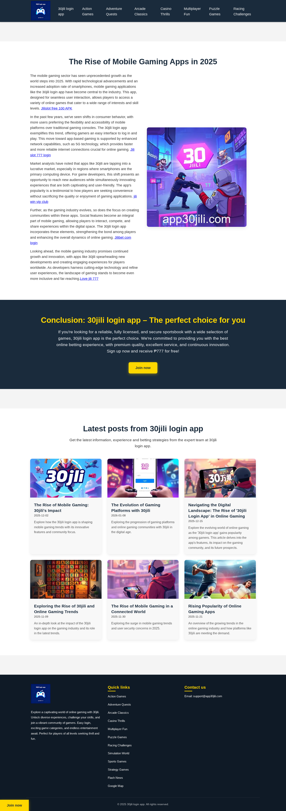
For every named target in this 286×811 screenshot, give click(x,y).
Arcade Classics (140, 11)
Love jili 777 (89, 279)
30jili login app (66, 11)
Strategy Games (118, 769)
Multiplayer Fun (192, 11)
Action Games (87, 11)
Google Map (115, 786)
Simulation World (118, 753)
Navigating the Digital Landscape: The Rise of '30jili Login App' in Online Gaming (217, 510)
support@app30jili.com (207, 696)
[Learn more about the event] (143, 31)
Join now (143, 368)
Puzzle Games (214, 11)
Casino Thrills (166, 11)
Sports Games (117, 761)
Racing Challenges (242, 11)
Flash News (115, 777)
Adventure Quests (114, 11)
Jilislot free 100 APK (56, 108)
